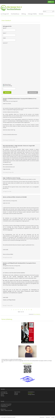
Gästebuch (30, 393)
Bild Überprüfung (7, 84)
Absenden (7, 92)
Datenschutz (42, 417)
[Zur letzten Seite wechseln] (34, 310)
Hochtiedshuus (15, 14)
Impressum (48, 417)
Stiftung (23, 14)
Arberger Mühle (32, 14)
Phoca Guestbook (37, 314)
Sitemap (2, 395)
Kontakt (41, 14)
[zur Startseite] (27, 8)
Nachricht (5, 43)
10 (31, 309)
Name (4, 33)
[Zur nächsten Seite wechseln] (33, 310)
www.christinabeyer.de (27, 363)
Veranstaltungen (4, 393)
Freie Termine (17, 392)
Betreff (5, 28)
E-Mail (4, 38)
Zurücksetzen (33, 92)
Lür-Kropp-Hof (5, 14)
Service (2, 394)
